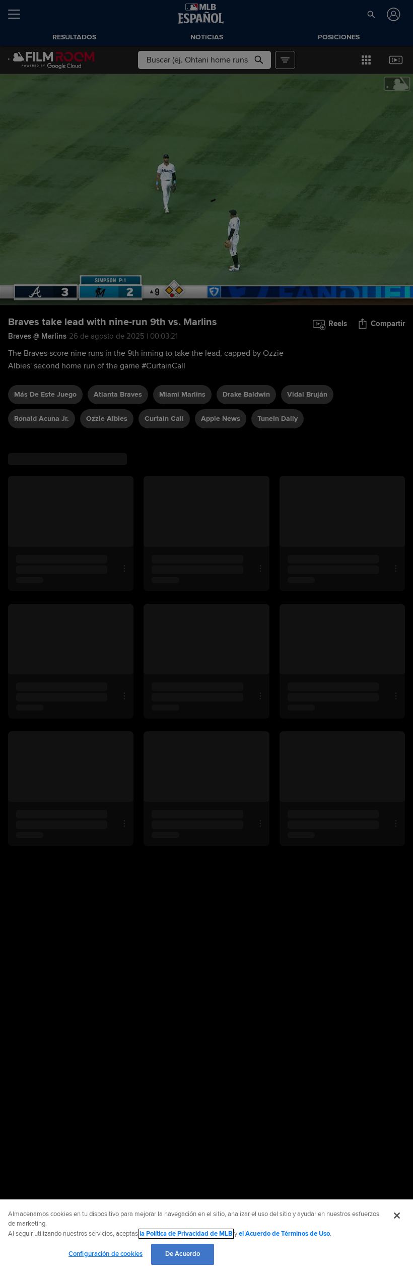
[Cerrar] (397, 1215)
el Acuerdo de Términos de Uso (284, 1234)
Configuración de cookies (105, 1254)
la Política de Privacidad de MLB (186, 1234)
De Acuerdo (182, 1254)
